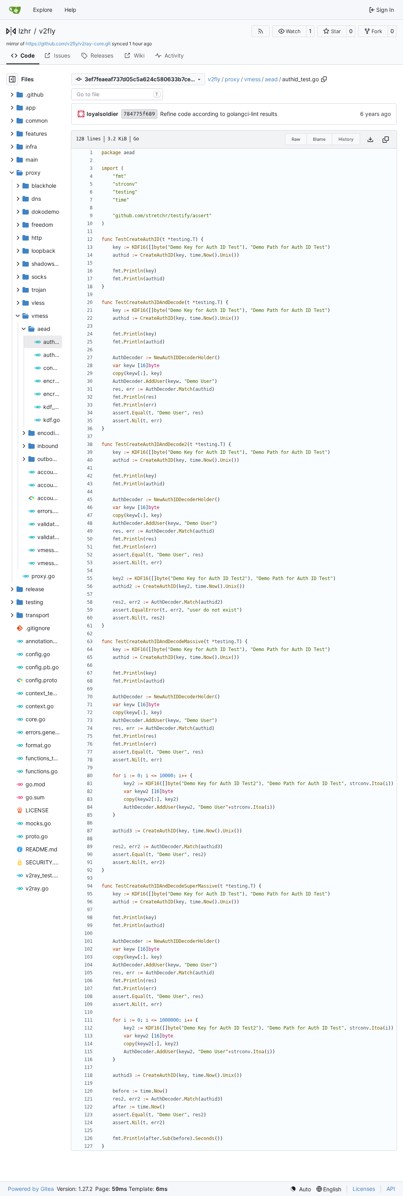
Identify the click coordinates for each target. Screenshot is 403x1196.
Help (70, 9)
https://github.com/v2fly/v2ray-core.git (68, 44)
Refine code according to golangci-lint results (218, 113)
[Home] (15, 10)
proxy (232, 79)
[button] (289, 31)
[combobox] (117, 94)
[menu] (300, 1189)
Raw (296, 139)
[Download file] (370, 139)
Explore (42, 9)
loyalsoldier (102, 113)
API (390, 1188)
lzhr (24, 31)
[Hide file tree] (12, 79)
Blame (319, 139)
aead (271, 79)
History (345, 139)
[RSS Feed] (260, 31)
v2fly (47, 31)
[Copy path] (324, 79)
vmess (252, 79)
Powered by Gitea (31, 1188)
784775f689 (139, 114)
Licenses (364, 1188)
